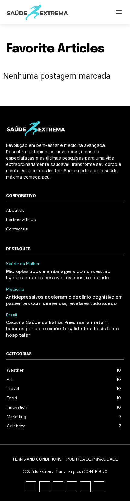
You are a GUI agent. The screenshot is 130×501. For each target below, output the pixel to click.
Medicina (15, 289)
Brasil (11, 315)
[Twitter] (85, 486)
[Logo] (38, 13)
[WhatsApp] (99, 486)
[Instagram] (44, 486)
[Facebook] (31, 486)
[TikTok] (58, 486)
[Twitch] (72, 486)
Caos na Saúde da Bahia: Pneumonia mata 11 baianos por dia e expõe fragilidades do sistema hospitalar (62, 329)
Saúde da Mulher (23, 263)
